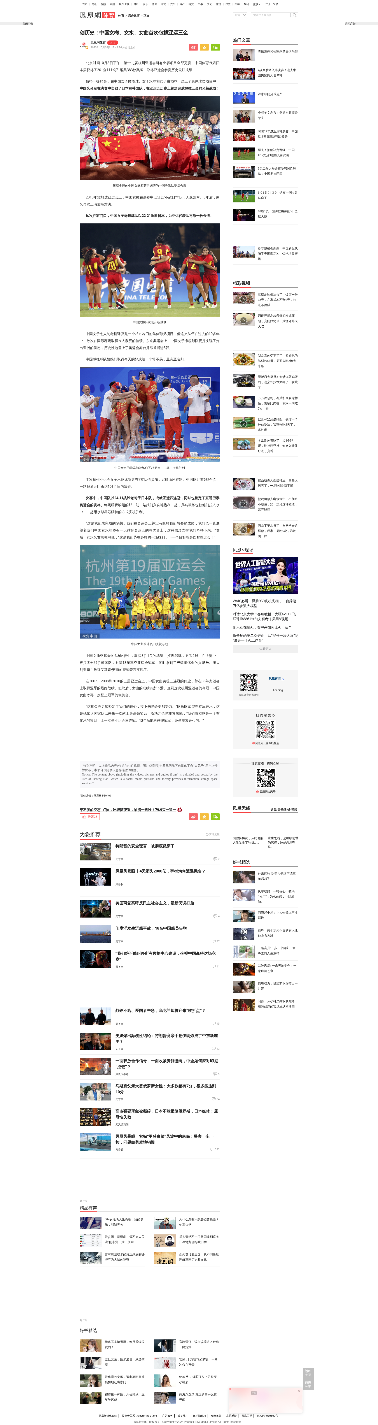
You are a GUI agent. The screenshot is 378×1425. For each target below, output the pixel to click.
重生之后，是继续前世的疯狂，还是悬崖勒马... (283, 842)
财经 (136, 4)
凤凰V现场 (243, 550)
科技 (191, 4)
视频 (103, 4)
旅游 (218, 4)
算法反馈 (214, 834)
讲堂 (274, 809)
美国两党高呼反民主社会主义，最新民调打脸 (155, 903)
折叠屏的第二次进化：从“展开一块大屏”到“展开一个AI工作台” (265, 638)
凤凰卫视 (124, 4)
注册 (268, 4)
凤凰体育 (275, 678)
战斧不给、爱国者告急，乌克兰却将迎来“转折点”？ (161, 1010)
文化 (209, 4)
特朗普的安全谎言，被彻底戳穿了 (145, 845)
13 (218, 1049)
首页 (85, 4)
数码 (246, 4)
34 (218, 1099)
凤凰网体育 (98, 42)
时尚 (163, 4)
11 (218, 966)
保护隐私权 (199, 1416)
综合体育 (134, 15)
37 (218, 941)
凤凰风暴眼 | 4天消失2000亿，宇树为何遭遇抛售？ (161, 871)
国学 (237, 4)
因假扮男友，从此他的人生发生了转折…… (248, 840)
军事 (200, 4)
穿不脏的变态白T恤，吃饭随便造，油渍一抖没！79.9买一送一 (128, 809)
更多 (255, 4)
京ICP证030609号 (267, 1416)
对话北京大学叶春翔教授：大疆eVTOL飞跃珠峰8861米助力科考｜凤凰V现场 (264, 616)
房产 (182, 4)
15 (218, 1023)
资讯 (94, 4)
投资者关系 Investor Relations (140, 1416)
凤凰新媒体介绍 (108, 1416)
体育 (154, 4)
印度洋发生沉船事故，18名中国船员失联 (151, 928)
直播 (112, 4)
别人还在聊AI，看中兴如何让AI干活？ (262, 627)
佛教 (228, 4)
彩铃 (287, 809)
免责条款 (216, 1416)
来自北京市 (113, 47)
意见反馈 (231, 1416)
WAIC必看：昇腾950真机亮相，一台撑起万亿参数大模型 (264, 603)
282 (217, 1149)
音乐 (281, 809)
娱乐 (145, 4)
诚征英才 (183, 1416)
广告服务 (167, 1416)
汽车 (172, 4)
